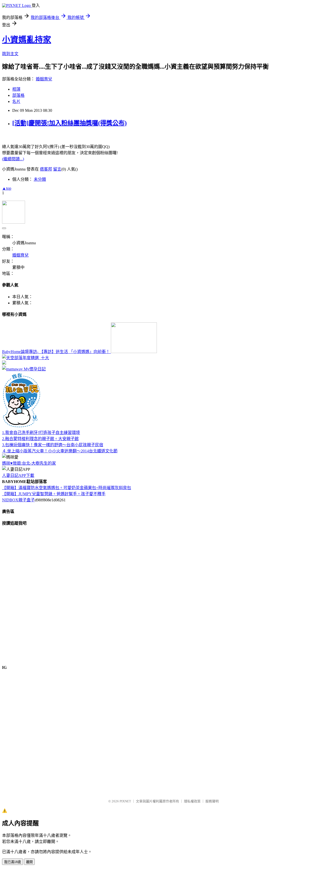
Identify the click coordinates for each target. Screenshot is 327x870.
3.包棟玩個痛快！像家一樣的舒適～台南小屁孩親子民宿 (52, 445)
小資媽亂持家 (26, 39)
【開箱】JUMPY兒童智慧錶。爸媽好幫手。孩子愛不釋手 (54, 494)
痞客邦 (46, 169)
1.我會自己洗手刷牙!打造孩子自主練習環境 (41, 432)
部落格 (18, 95)
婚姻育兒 (44, 79)
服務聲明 (212, 801)
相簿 (16, 89)
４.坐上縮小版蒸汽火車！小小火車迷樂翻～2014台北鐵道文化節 (60, 451)
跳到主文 (10, 54)
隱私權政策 (192, 801)
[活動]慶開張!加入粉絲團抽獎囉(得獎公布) (69, 123)
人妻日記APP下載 (18, 475)
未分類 (40, 179)
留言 (57, 169)
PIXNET (125, 801)
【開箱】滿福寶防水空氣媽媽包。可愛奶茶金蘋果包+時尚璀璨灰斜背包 (66, 488)
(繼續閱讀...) (13, 159)
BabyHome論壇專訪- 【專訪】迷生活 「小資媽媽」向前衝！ (56, 351)
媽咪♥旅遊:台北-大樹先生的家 (29, 463)
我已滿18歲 (12, 862)
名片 (16, 101)
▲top (6, 188)
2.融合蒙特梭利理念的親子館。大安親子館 (40, 439)
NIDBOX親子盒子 (18, 500)
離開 (29, 862)
